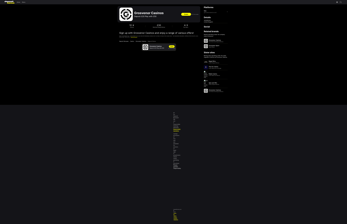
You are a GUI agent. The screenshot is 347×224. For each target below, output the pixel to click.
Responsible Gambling (176, 130)
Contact (175, 218)
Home (18, 2)
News (23, 2)
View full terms (134, 37)
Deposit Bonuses (123, 41)
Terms (175, 215)
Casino (132, 41)
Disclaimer (176, 219)
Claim (186, 14)
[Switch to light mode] (337, 2)
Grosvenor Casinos (141, 41)
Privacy (175, 217)
